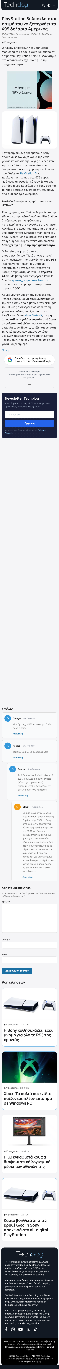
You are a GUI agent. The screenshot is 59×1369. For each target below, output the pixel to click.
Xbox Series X (33, 315)
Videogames (10, 42)
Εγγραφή (29, 423)
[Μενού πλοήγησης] (54, 5)
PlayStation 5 (28, 173)
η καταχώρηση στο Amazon (30, 280)
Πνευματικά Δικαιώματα (16, 1347)
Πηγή (5, 350)
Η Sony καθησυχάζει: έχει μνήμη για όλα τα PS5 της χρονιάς (28, 1034)
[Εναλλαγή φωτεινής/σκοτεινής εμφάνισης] (49, 5)
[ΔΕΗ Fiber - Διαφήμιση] (29, 90)
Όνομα (6, 939)
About (27, 1356)
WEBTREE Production (41, 1356)
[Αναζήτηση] (43, 5)
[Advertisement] (29, 573)
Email (5, 954)
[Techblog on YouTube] (20, 1329)
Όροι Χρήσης (9, 1341)
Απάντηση (18, 733)
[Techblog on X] (28, 1329)
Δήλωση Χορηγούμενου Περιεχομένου (33, 1344)
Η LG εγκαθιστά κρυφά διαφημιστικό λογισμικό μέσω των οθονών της (27, 1161)
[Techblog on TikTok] (35, 1329)
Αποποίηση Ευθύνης (36, 1347)
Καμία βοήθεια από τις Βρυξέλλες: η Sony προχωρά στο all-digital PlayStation (26, 1227)
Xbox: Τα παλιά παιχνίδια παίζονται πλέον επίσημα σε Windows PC (28, 1098)
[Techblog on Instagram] (13, 1329)
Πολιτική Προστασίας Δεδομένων (31, 1341)
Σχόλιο (6, 901)
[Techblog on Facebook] (6, 1329)
